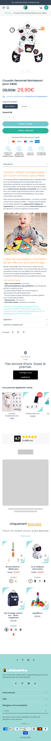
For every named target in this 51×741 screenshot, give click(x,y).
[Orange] (13, 634)
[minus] (5, 117)
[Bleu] (6, 629)
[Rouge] (11, 629)
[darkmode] (46, 7)
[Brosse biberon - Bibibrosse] (13, 552)
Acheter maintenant (25, 130)
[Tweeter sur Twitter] (18, 332)
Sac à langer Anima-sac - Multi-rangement (13, 615)
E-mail (6, 711)
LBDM (28, 737)
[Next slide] (28, 71)
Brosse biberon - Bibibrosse (13, 568)
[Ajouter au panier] (22, 560)
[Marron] (20, 629)
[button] (25, 123)
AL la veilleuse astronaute (37, 568)
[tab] (4, 561)
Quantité (7, 112)
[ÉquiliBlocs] (37, 598)
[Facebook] (17, 660)
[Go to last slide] (23, 71)
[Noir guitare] (44, 581)
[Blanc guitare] (40, 581)
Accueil (8, 13)
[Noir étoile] (35, 581)
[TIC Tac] (33, 660)
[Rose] (11, 581)
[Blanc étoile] (30, 581)
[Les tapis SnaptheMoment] (12, 402)
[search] (7, 7)
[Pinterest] (23, 660)
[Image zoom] (25, 44)
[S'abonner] (46, 710)
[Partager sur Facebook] (12, 332)
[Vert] (16, 581)
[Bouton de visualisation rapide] (22, 556)
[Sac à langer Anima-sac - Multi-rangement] (13, 598)
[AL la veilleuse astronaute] (37, 552)
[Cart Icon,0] (41, 7)
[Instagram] (28, 660)
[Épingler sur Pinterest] (23, 332)
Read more (25, 536)
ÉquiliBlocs (37, 613)
